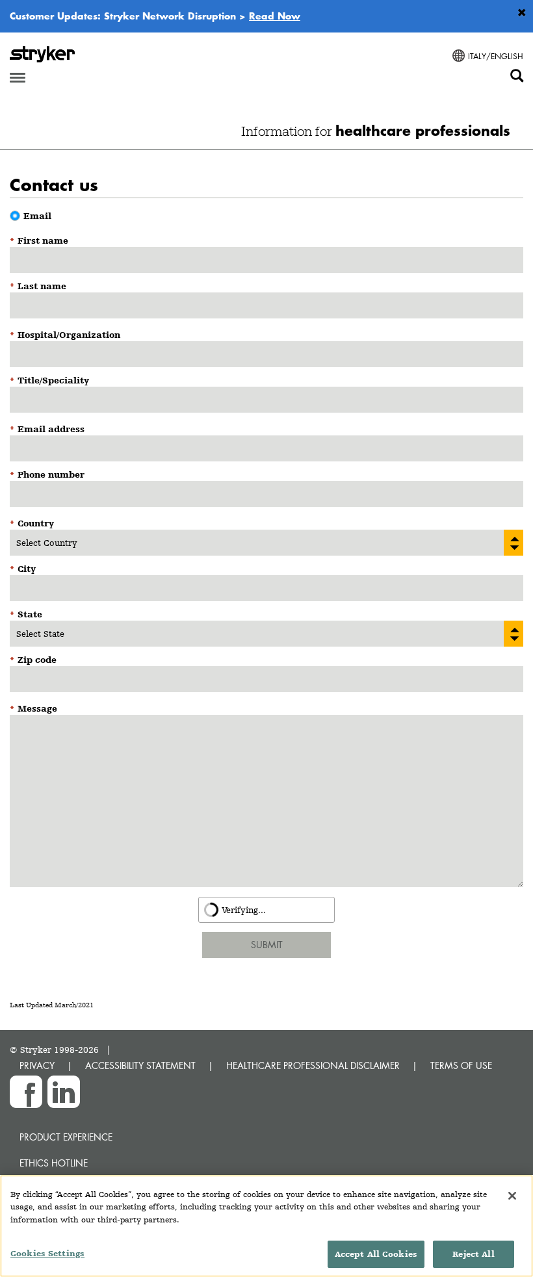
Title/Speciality (53, 380)
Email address (51, 429)
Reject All (473, 1254)
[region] (266, 1226)
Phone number (51, 474)
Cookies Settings (47, 1253)
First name (43, 240)
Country (36, 523)
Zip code (37, 659)
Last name (42, 286)
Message (37, 708)
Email (37, 216)
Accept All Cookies (376, 1254)
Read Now (274, 15)
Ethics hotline (54, 1163)
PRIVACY (37, 1065)
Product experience (66, 1137)
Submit (267, 944)
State (30, 614)
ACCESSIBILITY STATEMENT (140, 1065)
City (27, 568)
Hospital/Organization (69, 334)
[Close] (512, 1195)
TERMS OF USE (461, 1065)
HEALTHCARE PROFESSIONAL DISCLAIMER (313, 1065)
